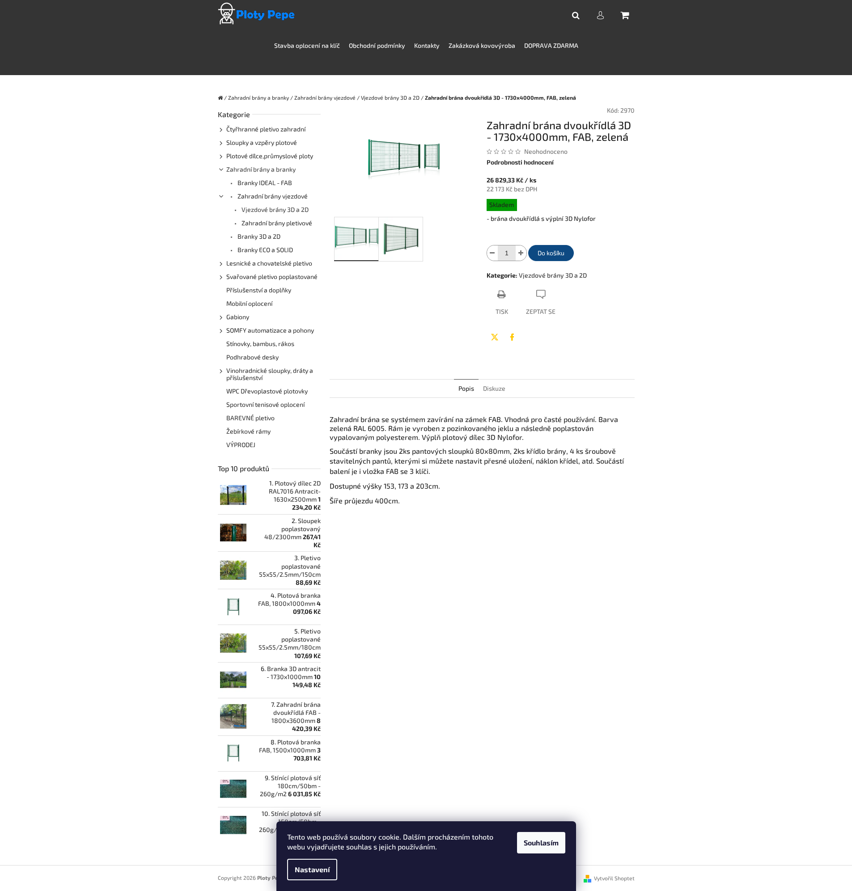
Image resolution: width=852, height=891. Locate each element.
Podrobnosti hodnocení (520, 162)
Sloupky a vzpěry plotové (261, 142)
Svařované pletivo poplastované (272, 276)
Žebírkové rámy (248, 431)
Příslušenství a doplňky (258, 290)
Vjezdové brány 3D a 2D (274, 209)
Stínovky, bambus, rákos (260, 343)
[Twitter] (495, 337)
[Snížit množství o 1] (492, 253)
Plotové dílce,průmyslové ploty (269, 156)
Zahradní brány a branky (261, 169)
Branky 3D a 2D (258, 236)
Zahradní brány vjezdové (272, 196)
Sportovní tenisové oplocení (265, 404)
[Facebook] (512, 337)
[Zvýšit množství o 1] (521, 253)
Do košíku (551, 253)
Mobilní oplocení (249, 303)
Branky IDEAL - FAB (264, 182)
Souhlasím (541, 842)
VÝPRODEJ (240, 444)
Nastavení (312, 869)
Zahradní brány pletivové (276, 223)
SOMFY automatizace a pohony (270, 330)
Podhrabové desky (252, 357)
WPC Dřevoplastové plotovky (267, 391)
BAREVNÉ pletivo (250, 418)
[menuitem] (307, 45)
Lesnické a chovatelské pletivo (269, 263)
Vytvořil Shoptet (614, 878)
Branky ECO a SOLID (264, 249)
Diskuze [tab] (494, 388)
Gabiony (237, 317)
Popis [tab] (466, 388)
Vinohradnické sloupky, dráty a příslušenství (269, 374)
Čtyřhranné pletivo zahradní (265, 129)
